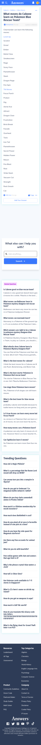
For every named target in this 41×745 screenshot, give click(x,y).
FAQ (5, 709)
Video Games (21, 10)
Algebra (24, 652)
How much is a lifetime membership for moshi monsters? (19, 507)
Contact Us (25, 693)
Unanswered (7, 660)
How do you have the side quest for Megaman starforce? (17, 532)
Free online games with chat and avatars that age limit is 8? (19, 557)
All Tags (6, 656)
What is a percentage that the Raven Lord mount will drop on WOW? (20, 471)
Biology (24, 660)
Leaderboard (7, 652)
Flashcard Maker (9, 697)
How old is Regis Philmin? (13, 464)
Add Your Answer (20, 200)
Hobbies (12, 10)
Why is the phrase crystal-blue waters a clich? (19, 566)
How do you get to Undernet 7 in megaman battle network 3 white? (17, 489)
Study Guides (8, 701)
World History (26, 665)
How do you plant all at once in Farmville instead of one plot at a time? (20, 523)
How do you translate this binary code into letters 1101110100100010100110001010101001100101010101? (20, 615)
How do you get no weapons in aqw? (18, 598)
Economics (25, 681)
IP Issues (24, 714)
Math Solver (7, 705)
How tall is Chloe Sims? (12, 574)
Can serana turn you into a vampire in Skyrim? (18, 480)
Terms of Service (27, 697)
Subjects (6, 10)
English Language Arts (29, 669)
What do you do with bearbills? (16, 549)
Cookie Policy (26, 709)
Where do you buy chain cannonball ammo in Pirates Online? (17, 498)
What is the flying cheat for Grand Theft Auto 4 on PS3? (19, 626)
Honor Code (7, 693)
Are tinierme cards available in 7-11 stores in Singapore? (17, 581)
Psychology (25, 673)
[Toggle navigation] (3, 2)
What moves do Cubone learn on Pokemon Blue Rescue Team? (17, 17)
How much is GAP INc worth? (15, 605)
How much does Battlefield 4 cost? (17, 515)
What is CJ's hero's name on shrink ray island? (18, 590)
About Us (24, 689)
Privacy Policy (26, 701)
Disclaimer (25, 705)
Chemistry (25, 656)
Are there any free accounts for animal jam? (19, 541)
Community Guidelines (11, 689)
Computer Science (27, 677)
